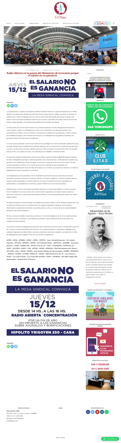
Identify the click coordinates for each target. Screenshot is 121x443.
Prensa (57, 70)
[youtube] (102, 23)
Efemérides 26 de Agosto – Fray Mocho (100, 212)
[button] (110, 439)
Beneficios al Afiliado (71, 23)
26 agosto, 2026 (92, 206)
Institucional (20, 23)
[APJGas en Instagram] (102, 412)
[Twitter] (98, 23)
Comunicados (34, 23)
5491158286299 (18, 418)
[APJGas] (88, 412)
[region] (60, 47)
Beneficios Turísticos (51, 23)
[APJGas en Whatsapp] (108, 23)
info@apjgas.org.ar (12, 421)
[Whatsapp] (8, 105)
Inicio (9, 23)
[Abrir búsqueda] (113, 23)
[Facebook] (95, 23)
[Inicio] (60, 19)
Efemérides (106, 208)
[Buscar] (112, 72)
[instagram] (105, 23)
